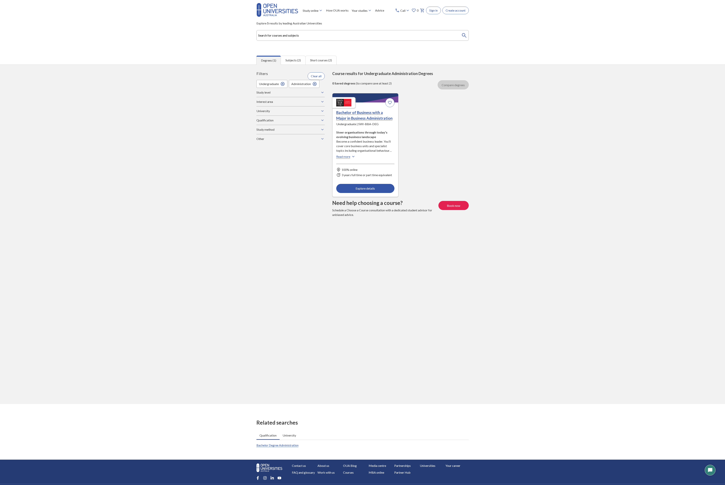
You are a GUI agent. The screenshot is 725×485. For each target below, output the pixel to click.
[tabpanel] (362, 234)
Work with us (326, 472)
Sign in (433, 10)
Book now (453, 205)
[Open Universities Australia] (277, 15)
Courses (348, 472)
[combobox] (362, 35)
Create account (456, 10)
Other (260, 139)
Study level (263, 92)
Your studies (360, 10)
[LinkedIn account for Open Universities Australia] (272, 478)
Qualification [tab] (268, 435)
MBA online (376, 472)
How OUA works (337, 10)
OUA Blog (350, 465)
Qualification (265, 120)
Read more (343, 156)
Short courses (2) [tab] (321, 60)
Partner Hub (402, 472)
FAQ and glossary (303, 472)
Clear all (316, 76)
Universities (427, 465)
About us (323, 465)
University (263, 111)
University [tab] (289, 435)
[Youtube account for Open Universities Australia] (279, 478)
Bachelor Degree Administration (277, 445)
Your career (452, 465)
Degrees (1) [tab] (268, 60)
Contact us (299, 465)
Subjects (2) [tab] (293, 60)
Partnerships (402, 465)
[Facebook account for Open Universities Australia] (257, 478)
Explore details (365, 188)
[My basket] (422, 10)
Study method (265, 129)
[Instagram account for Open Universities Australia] (265, 478)
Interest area (264, 101)
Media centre (377, 465)
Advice (379, 10)
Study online (310, 10)
